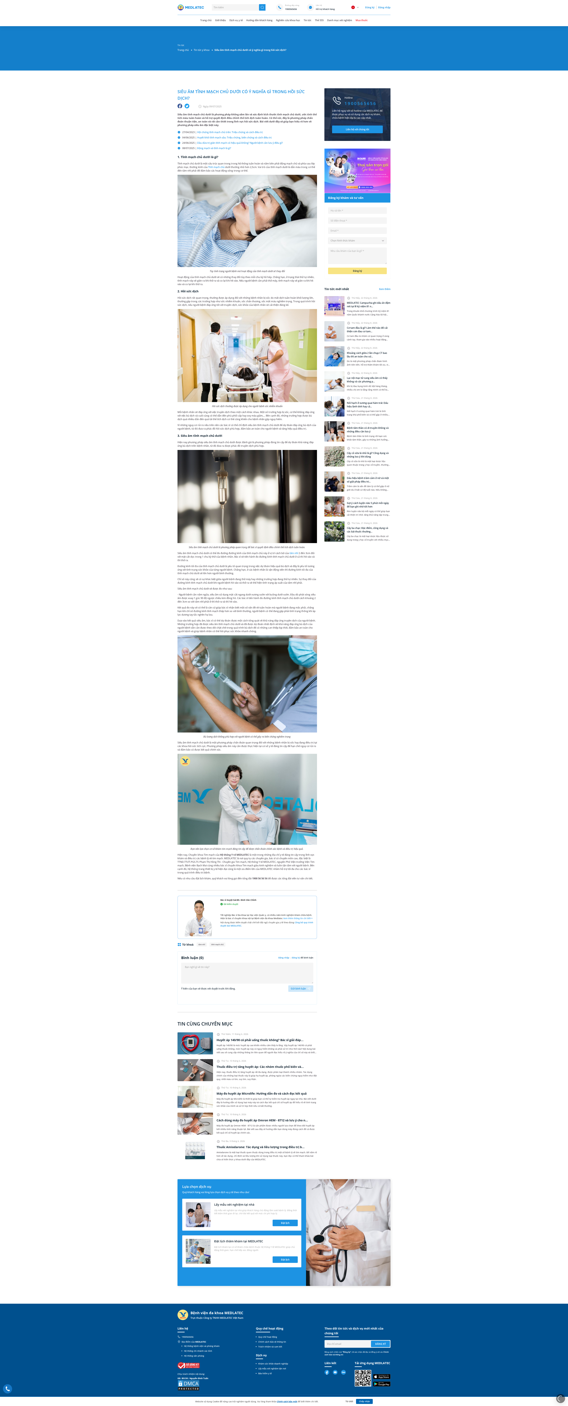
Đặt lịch (285, 1223)
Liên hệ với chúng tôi (357, 129)
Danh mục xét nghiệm (339, 20)
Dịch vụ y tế (236, 20)
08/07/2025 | (206, 148)
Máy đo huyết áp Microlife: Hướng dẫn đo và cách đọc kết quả (262, 1093)
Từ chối (349, 1401)
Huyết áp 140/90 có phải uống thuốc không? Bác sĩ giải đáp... (260, 1040)
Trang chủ (183, 50)
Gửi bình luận (298, 988)
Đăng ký (369, 7)
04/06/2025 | (227, 137)
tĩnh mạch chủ (217, 944)
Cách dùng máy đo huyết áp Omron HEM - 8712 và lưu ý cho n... (262, 1120)
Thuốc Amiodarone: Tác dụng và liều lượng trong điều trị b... (261, 1147)
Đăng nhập (384, 7)
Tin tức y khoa (201, 50)
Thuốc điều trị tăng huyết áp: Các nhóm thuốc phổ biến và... (260, 1067)
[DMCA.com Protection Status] (189, 1385)
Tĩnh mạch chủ (216, 167)
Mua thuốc (362, 20)
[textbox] (357, 241)
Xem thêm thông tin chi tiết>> (298, 918)
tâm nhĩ (293, 553)
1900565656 (187, 1336)
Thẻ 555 (319, 20)
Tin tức (307, 20)
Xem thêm (384, 289)
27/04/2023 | (222, 132)
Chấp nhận (364, 1401)
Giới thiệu (220, 20)
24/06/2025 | (232, 142)
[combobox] (357, 240)
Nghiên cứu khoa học (288, 20)
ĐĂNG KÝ (380, 1344)
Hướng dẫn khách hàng (259, 20)
